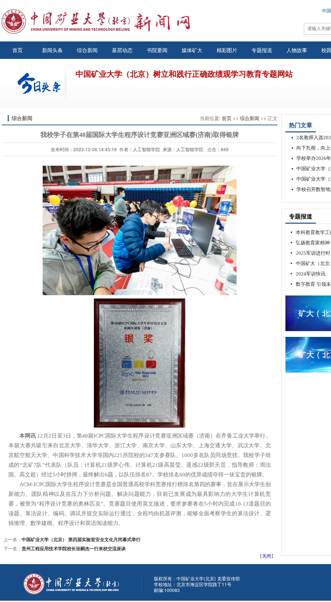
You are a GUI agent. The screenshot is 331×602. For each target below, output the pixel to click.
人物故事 (296, 50)
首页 (17, 50)
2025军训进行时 (313, 253)
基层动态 (122, 50)
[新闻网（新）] (150, 21)
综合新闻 (87, 50)
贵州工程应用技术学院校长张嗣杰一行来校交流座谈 (74, 548)
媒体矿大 (192, 50)
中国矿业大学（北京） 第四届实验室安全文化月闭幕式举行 (81, 539)
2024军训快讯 (311, 273)
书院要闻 (157, 50)
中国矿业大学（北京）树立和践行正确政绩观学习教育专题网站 (184, 74)
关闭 (266, 555)
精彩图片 (227, 50)
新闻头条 (52, 50)
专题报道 (261, 50)
